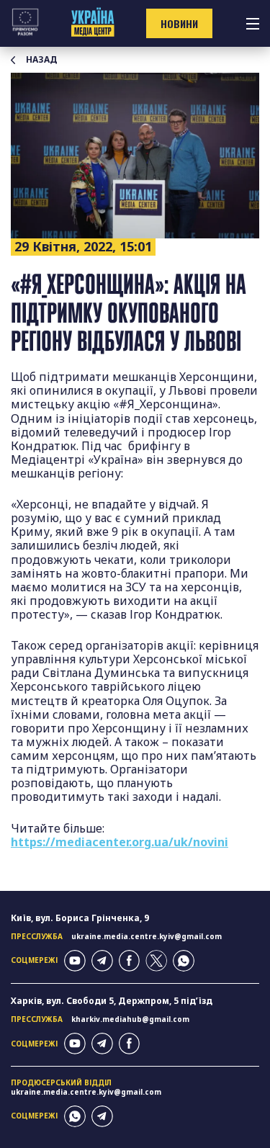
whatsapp (183, 961)
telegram (102, 961)
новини (179, 23)
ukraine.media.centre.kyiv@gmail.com (146, 936)
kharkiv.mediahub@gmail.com (130, 1019)
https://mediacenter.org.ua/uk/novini (119, 842)
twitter (156, 961)
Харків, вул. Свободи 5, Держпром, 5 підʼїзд (111, 1001)
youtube (75, 961)
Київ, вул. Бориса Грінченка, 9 (80, 918)
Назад (42, 60)
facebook (129, 961)
